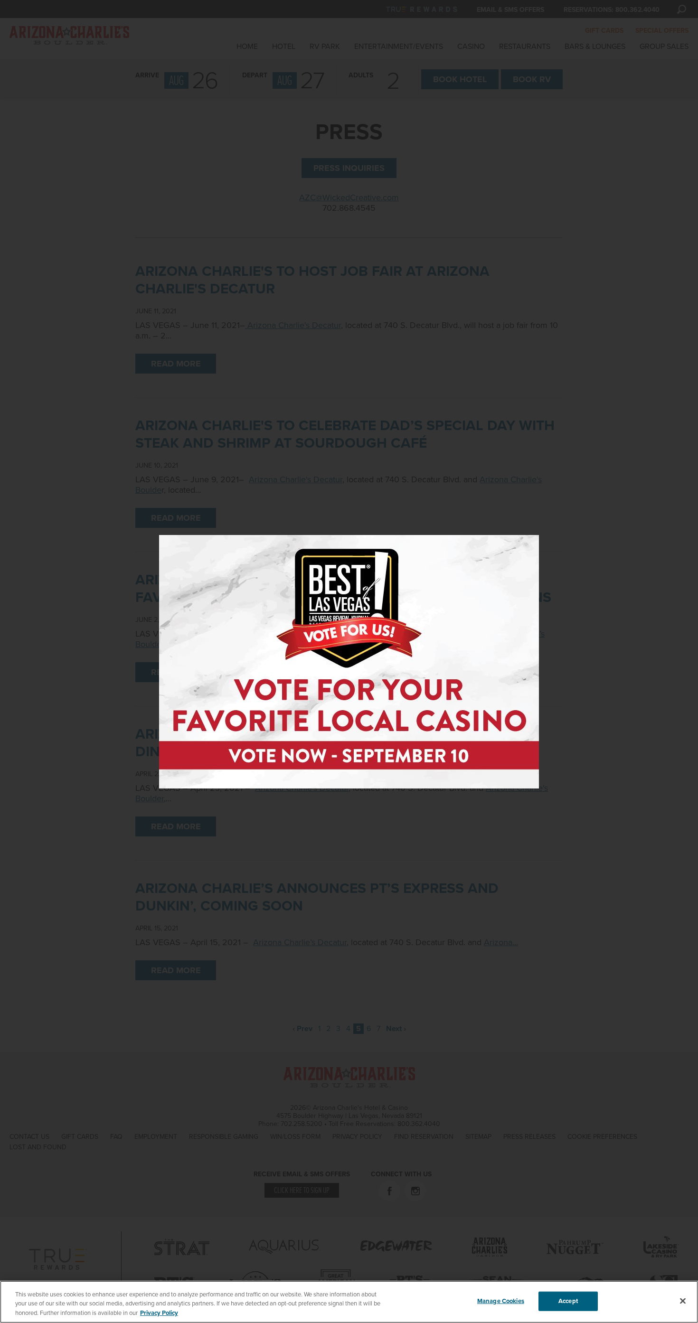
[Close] (682, 1300)
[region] (349, 1302)
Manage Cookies (500, 1300)
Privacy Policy (159, 1313)
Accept (568, 1300)
